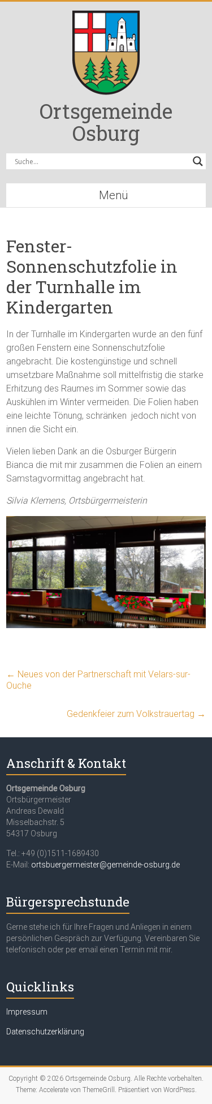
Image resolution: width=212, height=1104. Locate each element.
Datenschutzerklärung (45, 1031)
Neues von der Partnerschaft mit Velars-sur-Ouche (98, 680)
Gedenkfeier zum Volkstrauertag (136, 713)
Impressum (26, 1011)
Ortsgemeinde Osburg (106, 122)
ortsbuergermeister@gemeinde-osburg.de (105, 864)
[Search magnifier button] (198, 161)
